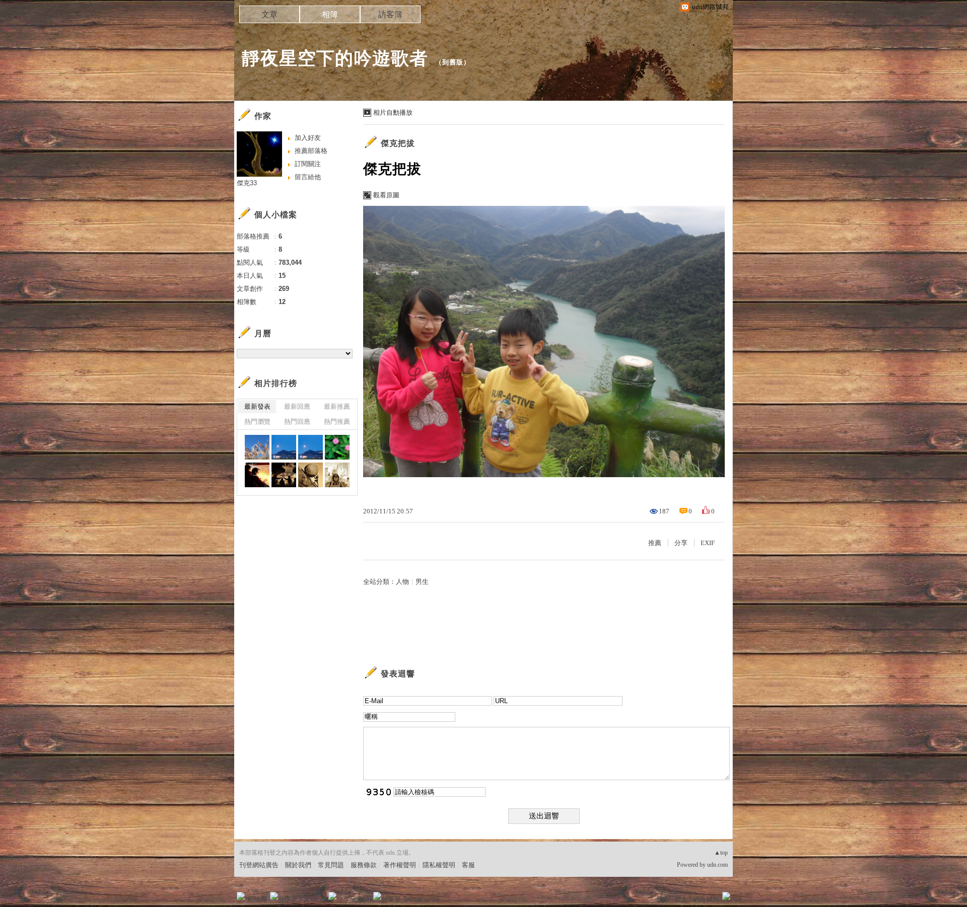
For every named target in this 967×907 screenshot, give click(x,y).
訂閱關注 (308, 164)
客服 (468, 865)
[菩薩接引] (310, 447)
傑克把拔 (398, 143)
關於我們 (298, 865)
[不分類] (257, 447)
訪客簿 (390, 14)
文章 (269, 14)
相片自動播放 (392, 112)
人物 (402, 581)
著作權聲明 (399, 865)
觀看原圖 (386, 195)
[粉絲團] (241, 896)
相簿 (330, 14)
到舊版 (452, 62)
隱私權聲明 (439, 865)
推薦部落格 (311, 151)
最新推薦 (337, 406)
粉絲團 (257, 899)
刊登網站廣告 (259, 865)
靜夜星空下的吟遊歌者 (335, 58)
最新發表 (257, 406)
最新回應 (297, 406)
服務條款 (364, 865)
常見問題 (331, 865)
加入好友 (308, 137)
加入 (680, 899)
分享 (680, 543)
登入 (662, 899)
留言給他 (308, 177)
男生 (422, 581)
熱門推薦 (337, 421)
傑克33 (247, 183)
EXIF (708, 543)
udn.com (717, 864)
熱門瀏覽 (257, 421)
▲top (721, 852)
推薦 (654, 543)
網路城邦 (706, 899)
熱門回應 (297, 421)
